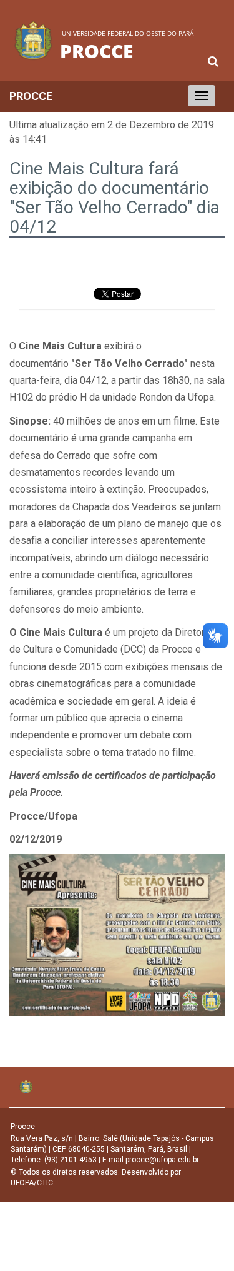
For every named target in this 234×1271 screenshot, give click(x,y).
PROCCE (30, 96)
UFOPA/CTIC (32, 1182)
